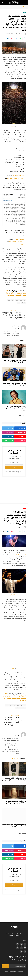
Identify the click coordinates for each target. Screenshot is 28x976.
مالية (10, 705)
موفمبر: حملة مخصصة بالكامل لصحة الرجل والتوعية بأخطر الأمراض (7, 314)
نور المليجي (20, 527)
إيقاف (18, 705)
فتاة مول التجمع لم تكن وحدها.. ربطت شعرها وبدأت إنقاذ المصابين (14, 384)
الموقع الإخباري (13, 595)
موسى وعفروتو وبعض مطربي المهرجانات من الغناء (14, 698)
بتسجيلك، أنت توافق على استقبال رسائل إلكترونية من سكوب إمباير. (13, 472)
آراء (24, 300)
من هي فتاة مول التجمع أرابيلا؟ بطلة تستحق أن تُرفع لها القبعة (15, 361)
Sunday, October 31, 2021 (15, 178)
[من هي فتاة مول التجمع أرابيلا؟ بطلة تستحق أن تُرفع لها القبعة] (14, 351)
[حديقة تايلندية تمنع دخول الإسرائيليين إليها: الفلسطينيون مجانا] (14, 815)
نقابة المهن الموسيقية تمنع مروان (15, 694)
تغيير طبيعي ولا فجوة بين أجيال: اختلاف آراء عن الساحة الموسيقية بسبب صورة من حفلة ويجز (7, 721)
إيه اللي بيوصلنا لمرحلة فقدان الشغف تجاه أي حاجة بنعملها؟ (20, 719)
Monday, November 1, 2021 (16, 243)
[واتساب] (20, 38)
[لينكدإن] (8, 38)
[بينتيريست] (12, 38)
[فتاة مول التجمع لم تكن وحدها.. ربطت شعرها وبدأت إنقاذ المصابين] (14, 374)
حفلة (13, 300)
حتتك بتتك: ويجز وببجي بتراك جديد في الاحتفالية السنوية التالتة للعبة (15, 293)
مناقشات (23, 303)
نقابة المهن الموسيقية (20, 708)
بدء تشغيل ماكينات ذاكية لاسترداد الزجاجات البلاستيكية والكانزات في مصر (14, 779)
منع (6, 705)
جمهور (16, 300)
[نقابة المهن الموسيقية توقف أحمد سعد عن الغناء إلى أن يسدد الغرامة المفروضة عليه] (14, 541)
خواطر (24, 12)
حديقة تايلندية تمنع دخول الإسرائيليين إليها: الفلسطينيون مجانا (14, 825)
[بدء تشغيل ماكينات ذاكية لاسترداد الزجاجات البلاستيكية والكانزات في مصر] (14, 769)
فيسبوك (13, 126)
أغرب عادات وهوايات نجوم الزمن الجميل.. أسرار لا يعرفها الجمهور (16, 407)
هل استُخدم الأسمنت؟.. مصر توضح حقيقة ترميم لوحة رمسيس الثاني (16, 802)
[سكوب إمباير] (14, 2)
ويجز (18, 303)
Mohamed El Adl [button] (18, 175)
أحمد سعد (23, 705)
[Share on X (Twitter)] (16, 38)
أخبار (24, 508)
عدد (9, 300)
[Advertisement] (14, 490)
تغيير (21, 300)
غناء (14, 705)
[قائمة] (25, 3)
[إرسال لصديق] (4, 38)
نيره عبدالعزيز (20, 34)
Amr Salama (20, 239)
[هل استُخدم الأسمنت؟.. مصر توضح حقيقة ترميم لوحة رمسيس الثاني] (14, 792)
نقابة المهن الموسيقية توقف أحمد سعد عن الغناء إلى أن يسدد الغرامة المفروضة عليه (20, 315)
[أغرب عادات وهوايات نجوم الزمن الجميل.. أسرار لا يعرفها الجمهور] (14, 397)
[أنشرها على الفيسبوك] (24, 38)
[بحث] (2, 3)
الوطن (13, 668)
